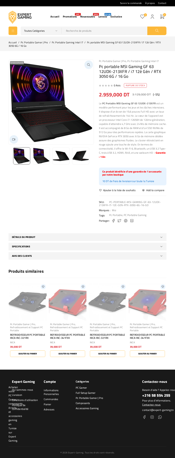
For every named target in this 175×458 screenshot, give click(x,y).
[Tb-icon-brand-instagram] (152, 417)
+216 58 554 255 (156, 395)
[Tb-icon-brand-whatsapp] (160, 417)
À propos (150, 3)
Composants (83, 403)
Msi (114, 210)
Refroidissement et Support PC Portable (26, 329)
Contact (162, 3)
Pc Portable (116, 215)
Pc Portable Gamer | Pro (34, 42)
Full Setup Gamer (86, 392)
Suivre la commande (131, 3)
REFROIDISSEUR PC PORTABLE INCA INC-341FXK (67, 336)
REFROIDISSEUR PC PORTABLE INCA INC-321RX (27, 336)
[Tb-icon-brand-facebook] (144, 417)
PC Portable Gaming (135, 215)
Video (14, 139)
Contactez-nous (151, 404)
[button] (88, 64)
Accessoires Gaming (87, 408)
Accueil (13, 42)
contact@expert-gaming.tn (158, 409)
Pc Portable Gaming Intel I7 (67, 42)
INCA (12, 342)
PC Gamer (81, 387)
